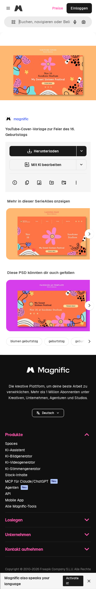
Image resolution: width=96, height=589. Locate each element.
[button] (48, 413)
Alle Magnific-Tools (20, 506)
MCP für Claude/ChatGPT (31, 481)
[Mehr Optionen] (76, 183)
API (8, 493)
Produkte (14, 434)
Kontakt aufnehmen (24, 549)
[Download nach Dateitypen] (81, 151)
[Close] (89, 581)
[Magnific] (48, 371)
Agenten (16, 487)
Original (33, 44)
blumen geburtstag (24, 341)
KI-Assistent (15, 450)
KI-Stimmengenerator (22, 468)
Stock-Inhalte (16, 475)
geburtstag (57, 341)
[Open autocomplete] (11, 22)
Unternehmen (18, 534)
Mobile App (14, 500)
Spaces (11, 443)
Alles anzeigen (57, 201)
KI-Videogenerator (20, 462)
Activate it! (72, 580)
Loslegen (14, 519)
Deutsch (48, 413)
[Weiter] (89, 234)
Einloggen (79, 8)
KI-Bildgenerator (18, 456)
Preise (57, 8)
